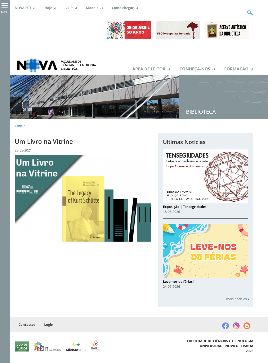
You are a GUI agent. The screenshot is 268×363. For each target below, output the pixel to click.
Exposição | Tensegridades (184, 206)
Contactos (26, 324)
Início (21, 126)
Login (48, 324)
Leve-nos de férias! (178, 281)
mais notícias (236, 299)
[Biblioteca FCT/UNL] (56, 64)
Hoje (48, 7)
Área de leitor (148, 68)
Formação (236, 68)
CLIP (69, 7)
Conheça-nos (194, 68)
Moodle (92, 7)
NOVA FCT (23, 7)
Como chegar (123, 7)
